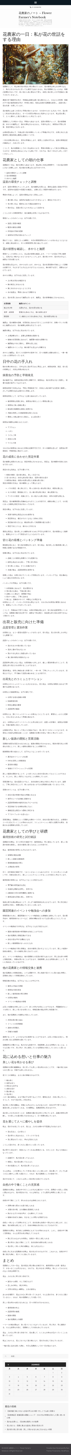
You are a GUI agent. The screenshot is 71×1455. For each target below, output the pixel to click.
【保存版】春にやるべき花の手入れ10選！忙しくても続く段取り (31, 1411)
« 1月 (8, 1364)
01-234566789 (36, 7)
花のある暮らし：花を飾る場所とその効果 (22, 1421)
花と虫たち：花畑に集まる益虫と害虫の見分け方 (25, 1425)
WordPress (65, 1451)
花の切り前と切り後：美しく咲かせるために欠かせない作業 (29, 1429)
